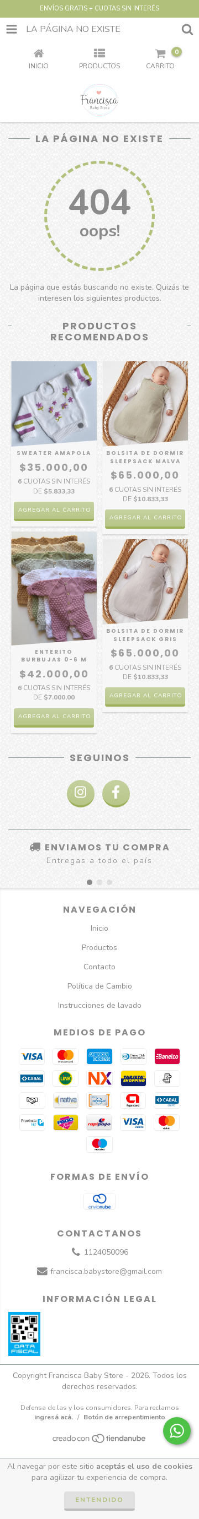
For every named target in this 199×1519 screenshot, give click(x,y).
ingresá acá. (53, 1417)
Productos (99, 947)
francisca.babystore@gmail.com (106, 1272)
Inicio (99, 928)
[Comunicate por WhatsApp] (177, 1431)
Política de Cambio (99, 986)
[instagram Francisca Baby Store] (81, 793)
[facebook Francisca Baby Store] (116, 793)
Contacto (99, 967)
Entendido (99, 1499)
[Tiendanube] (99, 1441)
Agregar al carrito (54, 510)
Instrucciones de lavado (100, 1005)
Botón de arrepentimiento (124, 1417)
